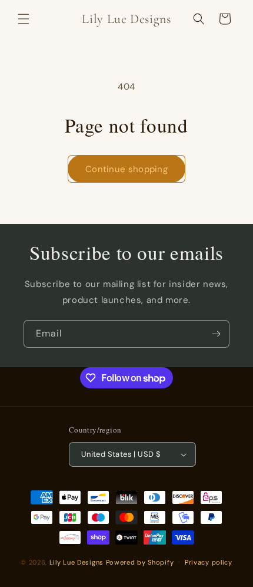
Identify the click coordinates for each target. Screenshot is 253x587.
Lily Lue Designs (76, 562)
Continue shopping (126, 169)
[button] (23, 19)
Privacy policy (208, 562)
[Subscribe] (216, 334)
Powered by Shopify (140, 562)
